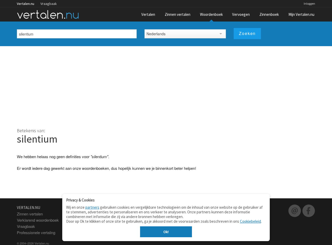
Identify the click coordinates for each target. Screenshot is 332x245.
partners (92, 207)
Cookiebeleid (250, 221)
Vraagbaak (48, 3)
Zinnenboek (269, 14)
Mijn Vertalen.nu (301, 14)
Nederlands (156, 33)
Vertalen (148, 14)
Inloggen (309, 3)
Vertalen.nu (25, 3)
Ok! (166, 231)
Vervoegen (241, 14)
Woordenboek (211, 14)
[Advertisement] (166, 85)
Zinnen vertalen (177, 14)
